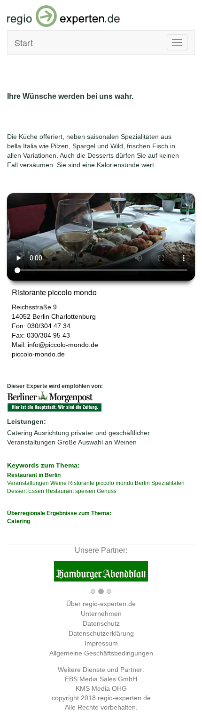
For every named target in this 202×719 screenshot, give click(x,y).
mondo (124, 483)
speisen (85, 491)
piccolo (105, 483)
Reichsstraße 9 (34, 307)
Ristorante (81, 483)
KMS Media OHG (101, 688)
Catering (19, 432)
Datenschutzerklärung (101, 633)
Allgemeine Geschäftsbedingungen (101, 653)
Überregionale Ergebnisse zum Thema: (59, 517)
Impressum (101, 643)
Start (24, 42)
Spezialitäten (168, 483)
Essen (36, 491)
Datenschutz (101, 623)
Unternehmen (101, 613)
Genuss (107, 491)
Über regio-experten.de (101, 603)
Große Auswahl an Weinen (97, 442)
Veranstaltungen (28, 483)
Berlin (40, 316)
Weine (58, 483)
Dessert (17, 491)
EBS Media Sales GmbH (101, 679)
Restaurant (60, 491)
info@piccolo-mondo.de (63, 344)
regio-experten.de (124, 698)
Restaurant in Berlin (34, 475)
